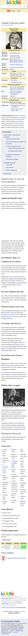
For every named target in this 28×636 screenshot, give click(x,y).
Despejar (22, 6)
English (18, 11)
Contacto (15, 632)
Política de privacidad (6, 632)
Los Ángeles (15, 60)
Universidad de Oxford (16, 82)
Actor (11, 86)
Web (9, 11)
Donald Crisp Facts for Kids (19, 558)
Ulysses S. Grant (10, 312)
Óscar (22, 123)
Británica (12, 69)
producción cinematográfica (15, 93)
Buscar (25, 6)
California (20, 60)
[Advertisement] (14, 17)
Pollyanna (22, 496)
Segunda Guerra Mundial (11, 372)
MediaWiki (20, 629)
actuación (12, 92)
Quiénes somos (19, 630)
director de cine (16, 86)
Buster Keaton (15, 344)
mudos (11, 300)
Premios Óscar (5, 102)
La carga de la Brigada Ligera (14, 463)
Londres (14, 57)
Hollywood (24, 283)
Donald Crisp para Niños (7, 607)
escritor (22, 86)
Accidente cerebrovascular (16, 64)
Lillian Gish (10, 318)
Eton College (14, 80)
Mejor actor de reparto (16, 102)
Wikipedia (21, 628)
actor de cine (13, 88)
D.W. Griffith (12, 281)
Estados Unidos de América (16, 62)
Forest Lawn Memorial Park (16, 67)
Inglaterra (18, 57)
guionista (12, 89)
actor (23, 119)
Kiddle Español (4, 630)
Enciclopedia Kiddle (6, 598)
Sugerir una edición (14, 613)
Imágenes (13, 11)
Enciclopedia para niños (7, 25)
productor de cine (19, 89)
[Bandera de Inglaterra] (11, 57)
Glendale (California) (19, 429)
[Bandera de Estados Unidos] (11, 60)
